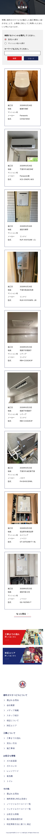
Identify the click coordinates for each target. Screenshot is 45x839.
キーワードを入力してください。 (17, 49)
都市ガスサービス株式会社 (20, 832)
